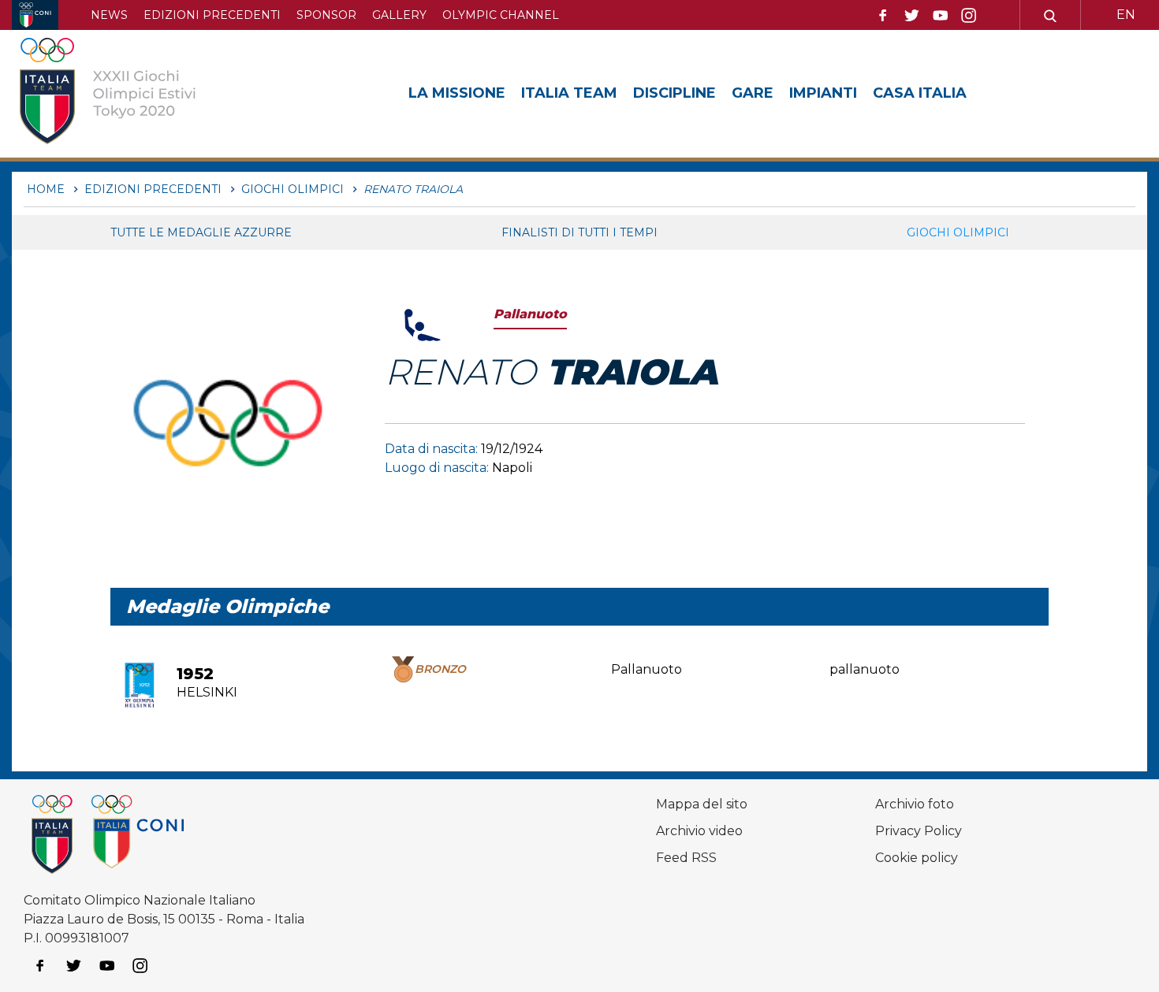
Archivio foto (914, 804)
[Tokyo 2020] (132, 94)
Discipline (674, 93)
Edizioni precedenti (212, 15)
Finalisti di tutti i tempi (579, 232)
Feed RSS (686, 857)
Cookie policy (916, 857)
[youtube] (940, 16)
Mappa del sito (701, 804)
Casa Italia (920, 93)
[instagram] (969, 16)
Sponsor (326, 15)
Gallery (399, 15)
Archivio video (699, 830)
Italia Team (569, 93)
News (109, 15)
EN (1125, 14)
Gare (752, 93)
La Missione (456, 93)
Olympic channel (500, 15)
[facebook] (883, 16)
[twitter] (911, 16)
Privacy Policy (918, 830)
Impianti (823, 93)
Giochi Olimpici (958, 232)
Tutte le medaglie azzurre (201, 232)
